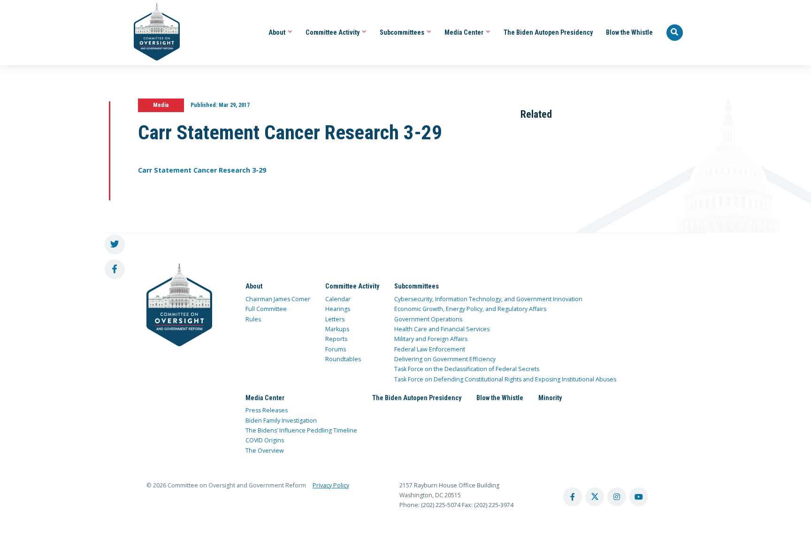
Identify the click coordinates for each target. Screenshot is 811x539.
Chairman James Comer (277, 299)
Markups (337, 329)
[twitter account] (594, 496)
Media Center (464, 32)
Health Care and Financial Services (442, 329)
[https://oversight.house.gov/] (152, 32)
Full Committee (266, 309)
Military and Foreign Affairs (430, 339)
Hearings (337, 309)
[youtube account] (638, 496)
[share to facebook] (115, 269)
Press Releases (266, 410)
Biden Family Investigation (281, 421)
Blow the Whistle (629, 32)
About (277, 32)
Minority (550, 398)
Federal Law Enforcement (429, 349)
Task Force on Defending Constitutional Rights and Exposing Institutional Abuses (505, 379)
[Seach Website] (674, 32)
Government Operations (428, 319)
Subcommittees (403, 32)
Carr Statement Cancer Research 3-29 (202, 170)
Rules (253, 319)
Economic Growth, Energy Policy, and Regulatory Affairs (470, 309)
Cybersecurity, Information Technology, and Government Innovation (488, 299)
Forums (335, 349)
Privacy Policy (331, 485)
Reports (336, 339)
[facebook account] (572, 496)
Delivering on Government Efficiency (445, 359)
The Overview (264, 451)
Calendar (338, 299)
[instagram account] (616, 496)
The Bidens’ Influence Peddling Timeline (301, 430)
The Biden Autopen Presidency (548, 32)
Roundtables (343, 359)
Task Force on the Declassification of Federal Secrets (466, 369)
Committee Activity (333, 32)
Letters (334, 319)
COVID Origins (264, 440)
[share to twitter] (115, 245)
